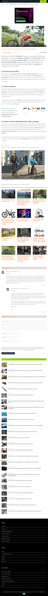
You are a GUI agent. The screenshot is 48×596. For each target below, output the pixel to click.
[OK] (46, 593)
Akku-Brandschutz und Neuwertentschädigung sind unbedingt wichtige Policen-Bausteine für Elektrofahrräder (26, 408)
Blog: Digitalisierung (5, 576)
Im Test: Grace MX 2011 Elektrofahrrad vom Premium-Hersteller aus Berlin (24, 258)
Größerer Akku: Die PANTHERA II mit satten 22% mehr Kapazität (20, 480)
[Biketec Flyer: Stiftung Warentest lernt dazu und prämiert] (24, 36)
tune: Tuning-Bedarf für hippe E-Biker (23, 219)
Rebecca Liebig (6, 52)
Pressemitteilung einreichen (7, 553)
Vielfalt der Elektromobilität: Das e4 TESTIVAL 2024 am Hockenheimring (22, 504)
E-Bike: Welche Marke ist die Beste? (8, 200)
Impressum (4, 528)
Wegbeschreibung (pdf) (6, 538)
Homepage (4, 526)
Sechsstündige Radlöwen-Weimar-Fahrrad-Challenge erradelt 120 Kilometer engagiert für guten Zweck (26, 401)
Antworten (43, 285)
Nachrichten (4, 561)
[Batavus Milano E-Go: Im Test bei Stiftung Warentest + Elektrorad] (8, 250)
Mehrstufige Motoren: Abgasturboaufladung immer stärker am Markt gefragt (23, 202)
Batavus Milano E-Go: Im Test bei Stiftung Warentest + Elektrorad (8, 257)
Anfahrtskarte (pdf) (5, 536)
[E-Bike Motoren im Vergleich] (8, 232)
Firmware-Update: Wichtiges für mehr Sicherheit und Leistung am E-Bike (22, 413)
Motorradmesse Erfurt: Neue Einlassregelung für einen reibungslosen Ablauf (22, 431)
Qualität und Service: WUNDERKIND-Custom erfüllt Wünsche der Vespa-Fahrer (23, 462)
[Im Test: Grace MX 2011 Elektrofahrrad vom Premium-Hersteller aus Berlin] (24, 250)
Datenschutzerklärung (30, 349)
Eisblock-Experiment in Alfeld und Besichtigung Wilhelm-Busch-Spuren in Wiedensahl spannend (26, 376)
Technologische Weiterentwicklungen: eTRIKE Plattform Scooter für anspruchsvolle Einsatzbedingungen (24, 475)
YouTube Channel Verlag (6, 578)
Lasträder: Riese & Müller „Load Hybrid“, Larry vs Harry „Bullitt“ (39, 240)
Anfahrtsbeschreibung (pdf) (7, 531)
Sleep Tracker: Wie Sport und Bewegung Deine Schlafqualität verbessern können (23, 456)
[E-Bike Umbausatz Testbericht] (39, 213)
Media (3, 551)
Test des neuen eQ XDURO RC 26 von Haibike (38, 257)
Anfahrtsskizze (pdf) (5, 533)
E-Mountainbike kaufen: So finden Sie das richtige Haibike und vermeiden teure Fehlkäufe (25, 364)
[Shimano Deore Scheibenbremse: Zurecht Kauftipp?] (39, 194)
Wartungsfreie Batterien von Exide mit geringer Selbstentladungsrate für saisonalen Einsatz (25, 425)
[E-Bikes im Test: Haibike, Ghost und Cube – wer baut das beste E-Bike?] (8, 213)
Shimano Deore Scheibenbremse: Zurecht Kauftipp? (39, 201)
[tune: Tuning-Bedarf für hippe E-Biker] (24, 213)
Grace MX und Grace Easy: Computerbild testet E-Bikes (23, 240)
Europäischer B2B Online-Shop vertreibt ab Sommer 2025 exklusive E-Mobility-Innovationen (25, 382)
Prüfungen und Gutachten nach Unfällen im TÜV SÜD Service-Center (21, 419)
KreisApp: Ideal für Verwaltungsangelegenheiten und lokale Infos (20, 450)
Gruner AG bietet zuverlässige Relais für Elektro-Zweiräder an (20, 498)
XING (3, 586)
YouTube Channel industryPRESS (8, 581)
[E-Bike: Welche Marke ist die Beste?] (8, 194)
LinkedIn (3, 583)
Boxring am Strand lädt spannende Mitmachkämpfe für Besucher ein (21, 395)
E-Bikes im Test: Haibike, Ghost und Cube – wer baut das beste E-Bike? (8, 221)
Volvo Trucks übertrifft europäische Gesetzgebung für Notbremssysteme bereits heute (24, 511)
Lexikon (3, 556)
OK (24, 593)
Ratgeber (3, 558)
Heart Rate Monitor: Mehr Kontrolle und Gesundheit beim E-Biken (20, 443)
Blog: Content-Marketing (6, 571)
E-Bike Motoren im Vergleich (7, 239)
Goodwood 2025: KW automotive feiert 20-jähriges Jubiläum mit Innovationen (22, 388)
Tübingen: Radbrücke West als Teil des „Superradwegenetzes (19, 486)
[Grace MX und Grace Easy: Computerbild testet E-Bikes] (24, 232)
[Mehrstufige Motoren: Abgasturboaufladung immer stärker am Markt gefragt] (24, 194)
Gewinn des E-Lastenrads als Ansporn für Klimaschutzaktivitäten (20, 492)
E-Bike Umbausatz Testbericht (38, 219)
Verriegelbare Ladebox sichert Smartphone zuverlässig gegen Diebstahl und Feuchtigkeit (25, 370)
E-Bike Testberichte (43, 52)
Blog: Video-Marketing (6, 573)
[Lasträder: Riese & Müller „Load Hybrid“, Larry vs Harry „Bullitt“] (39, 232)
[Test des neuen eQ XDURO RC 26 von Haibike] (39, 250)
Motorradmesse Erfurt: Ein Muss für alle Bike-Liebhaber (18, 437)
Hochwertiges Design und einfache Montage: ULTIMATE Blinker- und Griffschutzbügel (24, 468)
